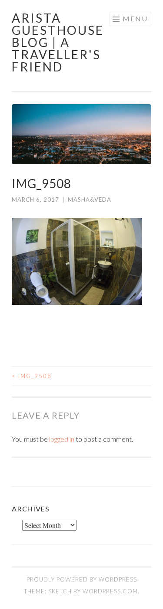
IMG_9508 (32, 375)
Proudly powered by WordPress (82, 579)
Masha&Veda (89, 199)
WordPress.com (110, 591)
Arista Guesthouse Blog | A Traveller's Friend (58, 42)
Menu (135, 18)
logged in (61, 439)
